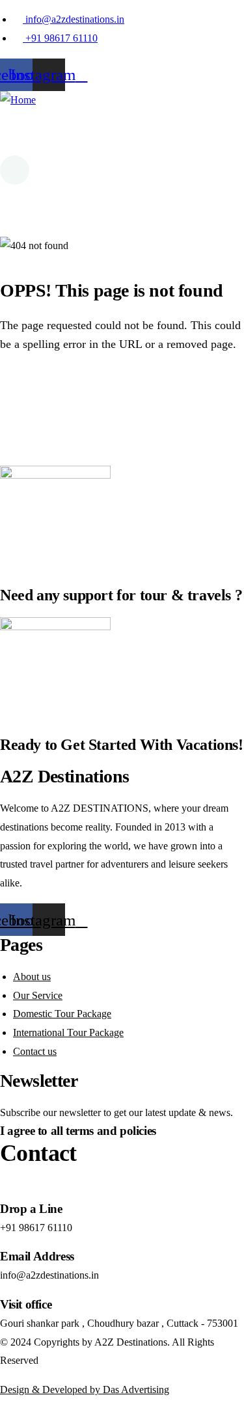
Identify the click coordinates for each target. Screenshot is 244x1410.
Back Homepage (73, 393)
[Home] (18, 100)
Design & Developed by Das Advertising (84, 1389)
